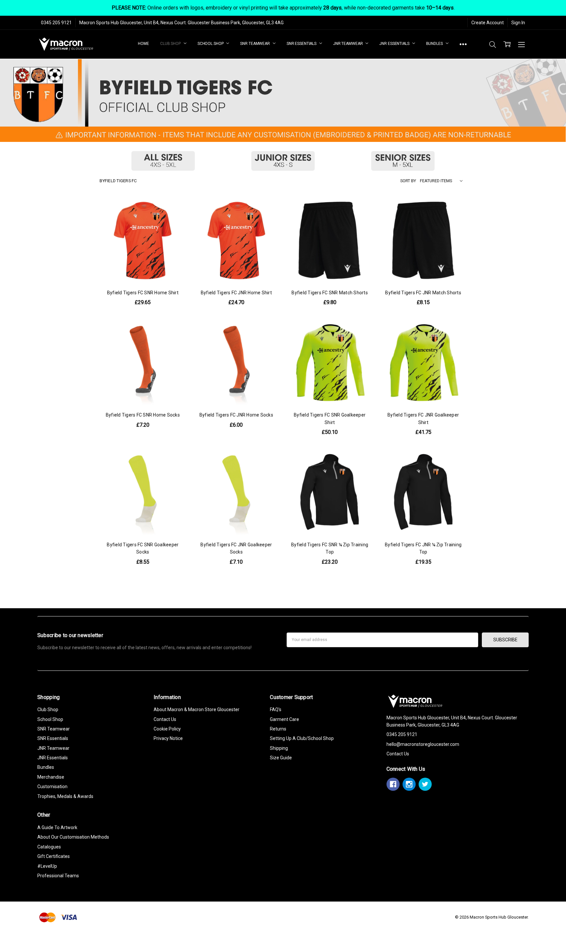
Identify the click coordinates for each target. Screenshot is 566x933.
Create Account (487, 22)
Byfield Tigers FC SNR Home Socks (143, 415)
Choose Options (142, 269)
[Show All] (463, 44)
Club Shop (171, 43)
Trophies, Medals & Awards (65, 796)
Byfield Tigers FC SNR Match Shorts (330, 292)
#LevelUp (47, 866)
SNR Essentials (302, 43)
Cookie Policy (167, 728)
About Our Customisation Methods (73, 837)
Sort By (408, 180)
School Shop (211, 43)
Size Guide (281, 757)
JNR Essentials (394, 43)
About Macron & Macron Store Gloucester (196, 709)
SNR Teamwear (255, 43)
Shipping (279, 748)
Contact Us (165, 719)
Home (143, 43)
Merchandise (50, 777)
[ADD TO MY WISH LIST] (174, 229)
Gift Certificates (53, 856)
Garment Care (284, 719)
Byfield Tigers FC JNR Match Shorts (423, 292)
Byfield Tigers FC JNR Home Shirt (236, 292)
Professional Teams (58, 875)
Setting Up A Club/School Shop (302, 738)
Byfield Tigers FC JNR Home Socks (236, 415)
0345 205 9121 (56, 22)
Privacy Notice (168, 738)
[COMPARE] (174, 219)
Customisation (52, 786)
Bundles (435, 43)
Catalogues (49, 846)
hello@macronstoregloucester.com (423, 744)
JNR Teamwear (348, 43)
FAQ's (275, 709)
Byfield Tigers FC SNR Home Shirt (143, 292)
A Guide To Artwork (57, 827)
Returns (278, 728)
